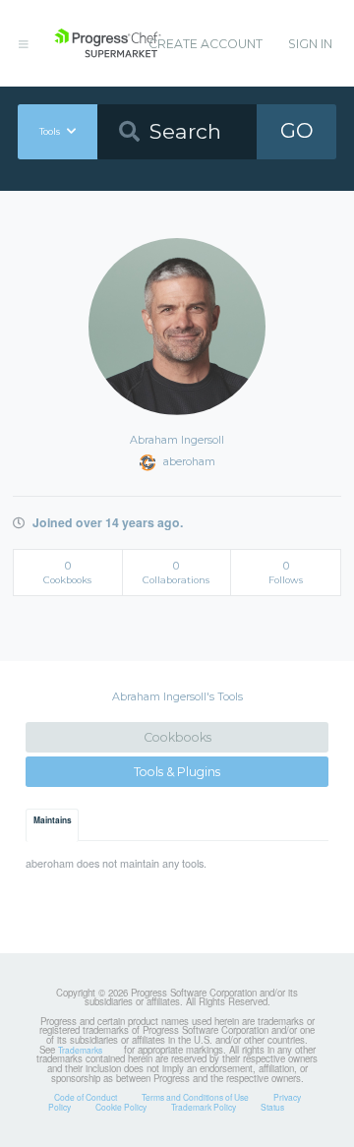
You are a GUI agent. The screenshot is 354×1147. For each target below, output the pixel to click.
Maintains (52, 820)
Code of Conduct (85, 1097)
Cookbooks (177, 737)
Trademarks (80, 1050)
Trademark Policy (203, 1107)
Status (272, 1107)
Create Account (205, 43)
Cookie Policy (121, 1107)
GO (297, 130)
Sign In (310, 43)
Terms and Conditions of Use (195, 1097)
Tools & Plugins (177, 771)
